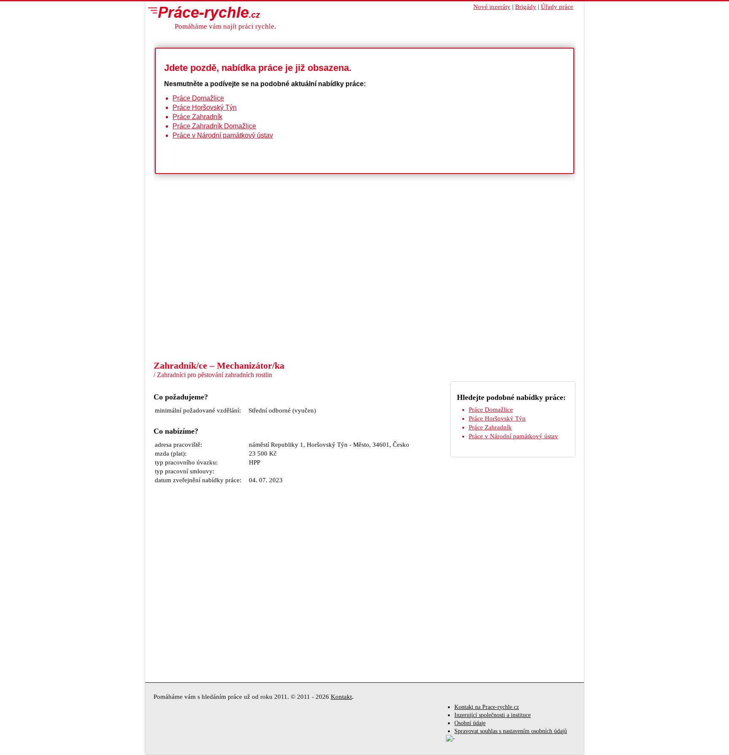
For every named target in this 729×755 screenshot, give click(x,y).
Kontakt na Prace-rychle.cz (486, 707)
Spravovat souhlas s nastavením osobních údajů (510, 731)
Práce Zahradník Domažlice (214, 126)
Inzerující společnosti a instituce (492, 715)
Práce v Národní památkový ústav (223, 135)
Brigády (525, 6)
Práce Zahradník (197, 116)
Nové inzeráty (491, 6)
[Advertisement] (364, 296)
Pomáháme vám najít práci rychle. (225, 26)
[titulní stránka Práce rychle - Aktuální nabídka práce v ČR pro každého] (202, 13)
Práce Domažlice (198, 98)
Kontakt (341, 696)
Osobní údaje (470, 723)
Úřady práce (557, 6)
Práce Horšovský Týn (205, 107)
